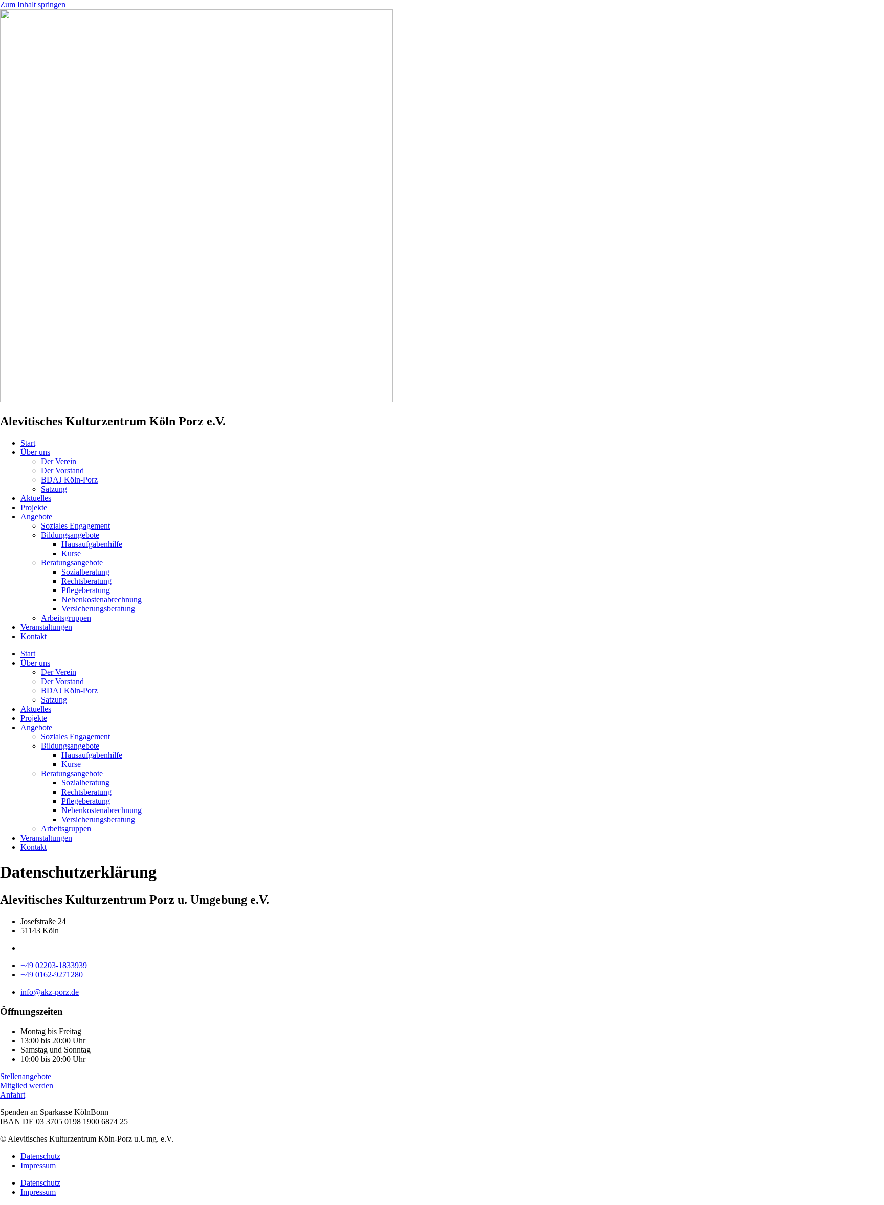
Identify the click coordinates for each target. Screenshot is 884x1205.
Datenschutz (40, 1156)
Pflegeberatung (85, 590)
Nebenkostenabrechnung (101, 599)
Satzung (54, 489)
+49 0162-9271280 (51, 974)
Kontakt (33, 636)
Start (27, 443)
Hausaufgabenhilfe (91, 544)
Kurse (71, 553)
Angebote (36, 516)
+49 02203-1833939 (53, 965)
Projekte (33, 507)
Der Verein (58, 461)
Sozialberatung (85, 571)
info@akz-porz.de (49, 992)
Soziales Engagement (75, 525)
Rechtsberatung (86, 581)
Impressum (38, 1165)
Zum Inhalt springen (32, 4)
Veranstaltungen (46, 627)
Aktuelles (35, 498)
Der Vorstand (62, 470)
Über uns (35, 452)
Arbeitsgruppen (66, 618)
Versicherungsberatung (98, 608)
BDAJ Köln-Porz (69, 479)
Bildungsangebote (70, 535)
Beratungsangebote (72, 562)
